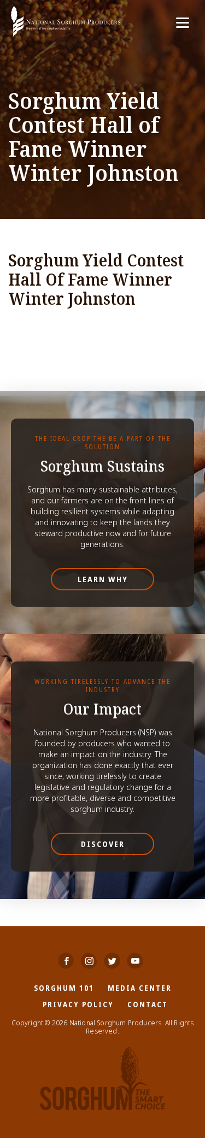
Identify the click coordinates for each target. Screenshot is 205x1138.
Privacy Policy (78, 1004)
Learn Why (103, 579)
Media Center (140, 988)
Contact (147, 1004)
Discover (103, 844)
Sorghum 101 (64, 988)
